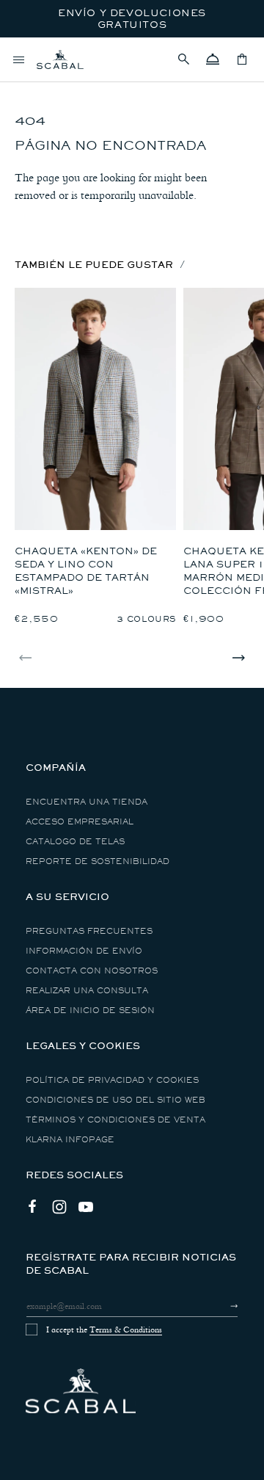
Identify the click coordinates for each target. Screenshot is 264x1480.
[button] (183, 59)
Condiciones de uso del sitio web (115, 1100)
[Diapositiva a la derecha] (238, 658)
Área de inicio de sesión (90, 1010)
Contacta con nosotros (92, 971)
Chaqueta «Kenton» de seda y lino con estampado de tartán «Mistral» (86, 570)
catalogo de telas (75, 842)
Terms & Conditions (125, 1329)
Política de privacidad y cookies (112, 1080)
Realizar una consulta (87, 991)
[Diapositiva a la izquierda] (26, 658)
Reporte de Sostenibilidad (97, 861)
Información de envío (84, 951)
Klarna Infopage (70, 1140)
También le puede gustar (94, 264)
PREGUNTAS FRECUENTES (89, 931)
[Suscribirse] (221, 1306)
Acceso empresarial (79, 822)
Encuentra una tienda (86, 802)
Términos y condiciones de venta (115, 1120)
